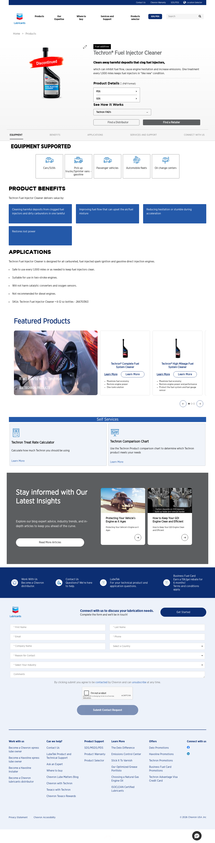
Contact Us (140, 3)
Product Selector (94, 760)
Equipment (16, 135)
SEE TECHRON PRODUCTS (34, 387)
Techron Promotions (161, 760)
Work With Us (29, 579)
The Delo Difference (123, 747)
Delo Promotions (159, 747)
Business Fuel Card (184, 576)
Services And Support (143, 135)
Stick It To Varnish (121, 760)
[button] (197, 835)
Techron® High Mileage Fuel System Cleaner (178, 365)
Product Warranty (94, 754)
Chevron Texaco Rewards (61, 796)
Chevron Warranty (158, 3)
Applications (95, 135)
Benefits (55, 135)
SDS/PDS (175, 3)
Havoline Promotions (161, 754)
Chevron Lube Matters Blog (62, 777)
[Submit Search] (200, 16)
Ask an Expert (55, 764)
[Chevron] (19, 24)
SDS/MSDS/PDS (93, 747)
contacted (101, 682)
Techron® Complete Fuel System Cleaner (125, 365)
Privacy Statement (18, 817)
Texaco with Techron (59, 789)
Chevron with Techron (59, 783)
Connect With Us (194, 135)
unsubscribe (139, 682)
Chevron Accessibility (44, 817)
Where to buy (54, 770)
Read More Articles (50, 542)
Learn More (110, 374)
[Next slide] (138, 537)
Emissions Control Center (126, 754)
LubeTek (115, 579)
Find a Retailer (171, 122)
